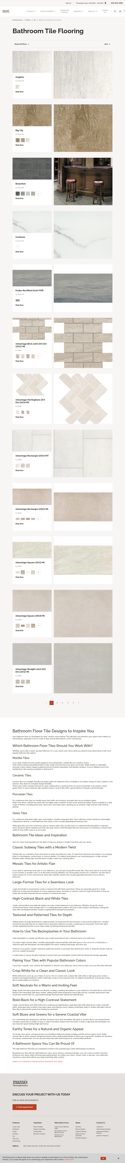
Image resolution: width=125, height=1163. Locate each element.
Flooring (28, 20)
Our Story (78, 1127)
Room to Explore (80, 1129)
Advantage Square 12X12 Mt (30, 562)
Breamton (20, 183)
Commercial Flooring (64, 11)
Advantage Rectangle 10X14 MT (32, 455)
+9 (38, 625)
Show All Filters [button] (21, 44)
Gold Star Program (81, 1138)
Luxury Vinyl (16, 1127)
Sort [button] (106, 44)
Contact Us (105, 11)
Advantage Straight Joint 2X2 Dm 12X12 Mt (30, 670)
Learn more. (69, 1159)
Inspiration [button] (77, 11)
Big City (19, 130)
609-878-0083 (117, 3)
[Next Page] (79, 703)
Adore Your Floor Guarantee (80, 1134)
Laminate (15, 1134)
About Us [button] (91, 11)
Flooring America (18, 20)
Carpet (15, 1131)
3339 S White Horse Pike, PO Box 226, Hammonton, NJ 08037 (41, 1146)
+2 (38, 356)
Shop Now (19, 92)
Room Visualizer (38, 1127)
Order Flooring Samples (103, 1129)
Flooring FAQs (37, 1131)
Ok (103, 1158)
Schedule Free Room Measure (102, 1132)
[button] (115, 11)
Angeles (19, 77)
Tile (34, 20)
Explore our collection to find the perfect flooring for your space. (38, 1061)
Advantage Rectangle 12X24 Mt (31, 509)
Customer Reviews (81, 1131)
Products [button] (30, 11)
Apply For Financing (102, 1135)
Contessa (20, 237)
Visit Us (68, 3)
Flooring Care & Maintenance (59, 1135)
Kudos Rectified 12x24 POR (29, 290)
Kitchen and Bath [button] (46, 11)
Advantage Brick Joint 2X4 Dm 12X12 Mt (31, 345)
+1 (38, 193)
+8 (38, 519)
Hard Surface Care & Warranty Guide (61, 1131)
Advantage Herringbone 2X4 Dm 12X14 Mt (30, 401)
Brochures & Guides (39, 1134)
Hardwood (16, 1129)
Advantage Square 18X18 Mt (30, 616)
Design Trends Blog (39, 1129)
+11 (38, 572)
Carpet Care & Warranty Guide (62, 1127)
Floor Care (16, 1138)
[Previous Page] (46, 703)
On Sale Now (16, 1141)
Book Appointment (25, 1107)
